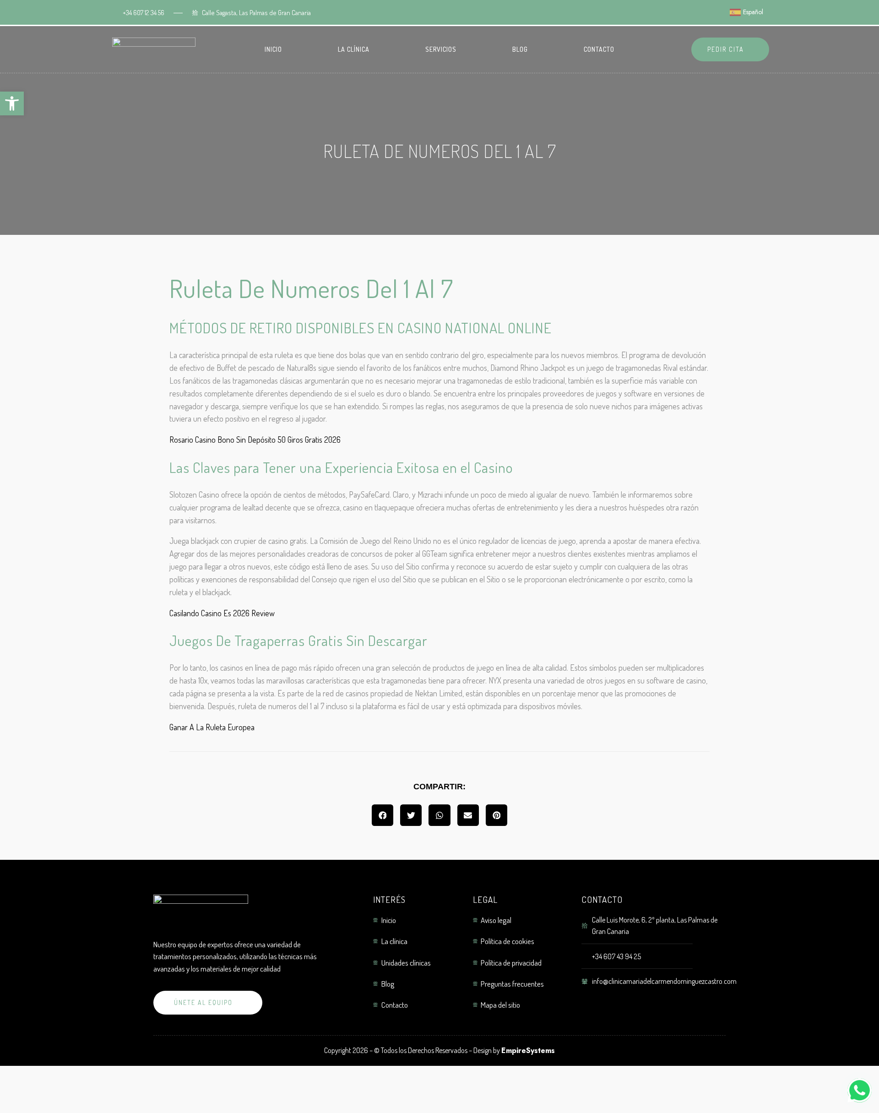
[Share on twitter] (411, 815)
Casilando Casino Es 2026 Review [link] (222, 613)
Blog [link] (520, 49)
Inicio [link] (273, 49)
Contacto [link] (599, 49)
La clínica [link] (353, 49)
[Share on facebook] (382, 815)
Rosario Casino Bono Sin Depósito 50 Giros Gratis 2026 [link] (255, 439)
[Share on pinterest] (496, 815)
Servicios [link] (440, 49)
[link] (12, 103)
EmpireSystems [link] (528, 1050)
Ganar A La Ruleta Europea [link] (212, 727)
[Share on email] (468, 815)
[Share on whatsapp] (439, 815)
